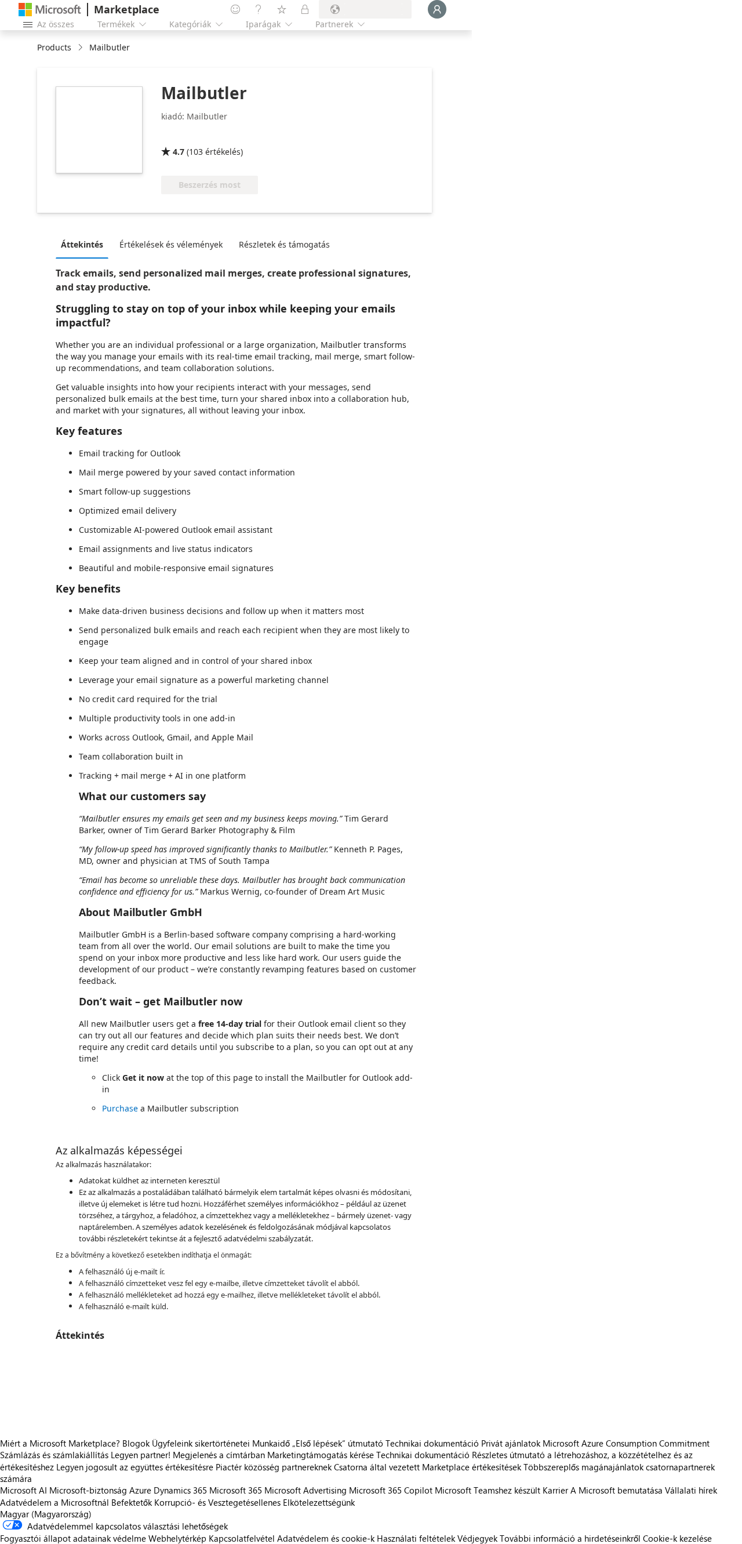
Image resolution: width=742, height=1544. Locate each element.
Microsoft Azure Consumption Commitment (626, 1443)
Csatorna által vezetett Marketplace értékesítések (427, 1467)
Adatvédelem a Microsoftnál (54, 1502)
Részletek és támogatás (284, 244)
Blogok (136, 1443)
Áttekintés (82, 244)
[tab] (85, 244)
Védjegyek (477, 1538)
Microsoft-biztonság (88, 1490)
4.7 (178, 151)
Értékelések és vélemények (171, 244)
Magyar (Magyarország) (46, 1514)
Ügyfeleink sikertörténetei (201, 1443)
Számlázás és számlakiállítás (54, 1455)
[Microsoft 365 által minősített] (204, 135)
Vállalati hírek (691, 1490)
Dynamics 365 (180, 1490)
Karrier (555, 1490)
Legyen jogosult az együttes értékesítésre (134, 1467)
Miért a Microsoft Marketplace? (60, 1443)
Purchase (120, 1108)
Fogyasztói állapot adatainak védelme (73, 1538)
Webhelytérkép (177, 1538)
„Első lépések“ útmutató (337, 1443)
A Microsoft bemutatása (616, 1490)
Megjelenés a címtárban (219, 1455)
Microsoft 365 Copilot (390, 1490)
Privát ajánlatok (510, 1443)
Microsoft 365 (235, 1490)
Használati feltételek (416, 1538)
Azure (140, 1490)
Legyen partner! (140, 1455)
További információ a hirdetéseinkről (570, 1538)
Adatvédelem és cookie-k (325, 1538)
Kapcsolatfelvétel (242, 1538)
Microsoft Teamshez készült (487, 1490)
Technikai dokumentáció (432, 1443)
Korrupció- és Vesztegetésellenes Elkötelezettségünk (254, 1502)
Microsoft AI (23, 1490)
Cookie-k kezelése (677, 1538)
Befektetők (131, 1502)
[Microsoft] (50, 9)
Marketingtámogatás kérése (320, 1455)
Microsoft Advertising (305, 1490)
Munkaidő (271, 1443)
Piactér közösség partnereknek (274, 1467)
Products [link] (54, 47)
